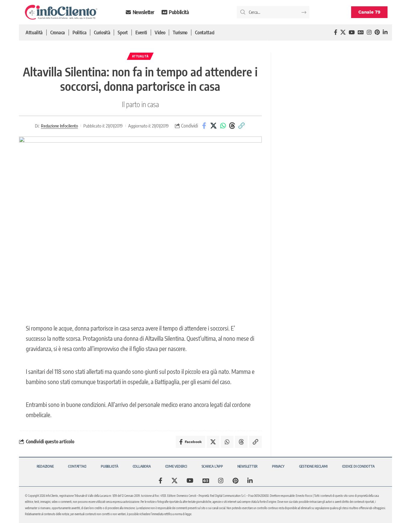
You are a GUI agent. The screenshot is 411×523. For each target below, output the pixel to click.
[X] (343, 32)
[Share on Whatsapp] (223, 126)
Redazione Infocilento (59, 125)
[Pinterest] (377, 32)
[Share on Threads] (232, 126)
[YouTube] (351, 32)
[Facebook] (335, 32)
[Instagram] (369, 32)
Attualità (140, 56)
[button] (241, 126)
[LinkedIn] (385, 32)
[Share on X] (213, 126)
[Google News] (360, 32)
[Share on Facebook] (204, 126)
